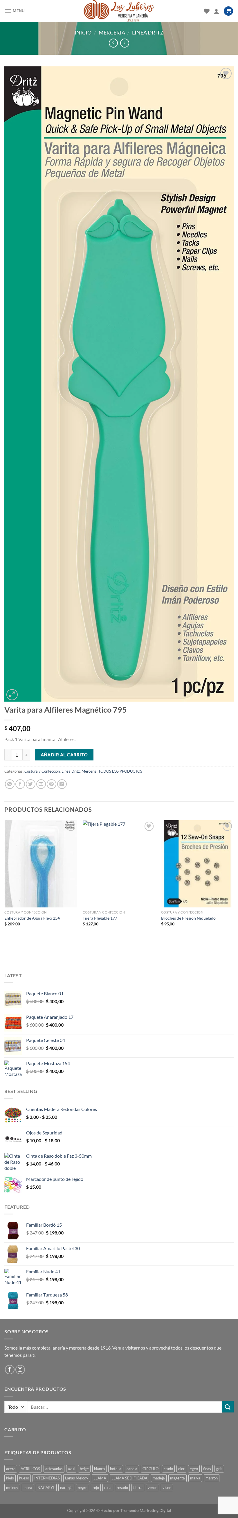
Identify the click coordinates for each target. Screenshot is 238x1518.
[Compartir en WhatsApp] (10, 784)
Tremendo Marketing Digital (145, 1510)
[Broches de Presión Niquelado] (197, 863)
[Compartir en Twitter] (30, 784)
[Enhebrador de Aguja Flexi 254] (40, 863)
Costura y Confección (42, 771)
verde (152, 1487)
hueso (24, 1478)
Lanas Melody (76, 1478)
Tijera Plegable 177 (100, 918)
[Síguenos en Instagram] (20, 1369)
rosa (107, 1487)
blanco (99, 1468)
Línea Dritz (147, 32)
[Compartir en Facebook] (20, 784)
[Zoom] (12, 694)
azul (71, 1468)
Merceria (112, 32)
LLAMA (99, 1478)
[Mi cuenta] (216, 11)
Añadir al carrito (64, 754)
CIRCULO (150, 1468)
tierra (138, 1487)
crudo (168, 1468)
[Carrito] (228, 11)
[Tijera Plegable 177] (119, 863)
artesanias (54, 1468)
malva (195, 1478)
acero (10, 1468)
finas (207, 1468)
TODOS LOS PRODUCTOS (120, 771)
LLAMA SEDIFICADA (129, 1478)
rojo (96, 1487)
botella (115, 1468)
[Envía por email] (41, 784)
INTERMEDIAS (47, 1478)
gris (219, 1468)
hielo (10, 1478)
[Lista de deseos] (207, 11)
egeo (194, 1468)
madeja (159, 1478)
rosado (122, 1487)
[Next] (233, 881)
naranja (66, 1487)
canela (132, 1468)
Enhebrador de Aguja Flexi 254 (32, 918)
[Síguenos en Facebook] (10, 1369)
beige (84, 1468)
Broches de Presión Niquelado (188, 918)
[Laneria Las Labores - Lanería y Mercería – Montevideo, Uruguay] (119, 11)
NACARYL (46, 1487)
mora (28, 1487)
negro (82, 1487)
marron (211, 1478)
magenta (177, 1478)
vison (167, 1487)
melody (12, 1487)
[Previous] (4, 881)
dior (181, 1468)
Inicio (83, 32)
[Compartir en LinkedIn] (62, 784)
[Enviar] (228, 1406)
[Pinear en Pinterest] (51, 784)
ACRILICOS (30, 1468)
